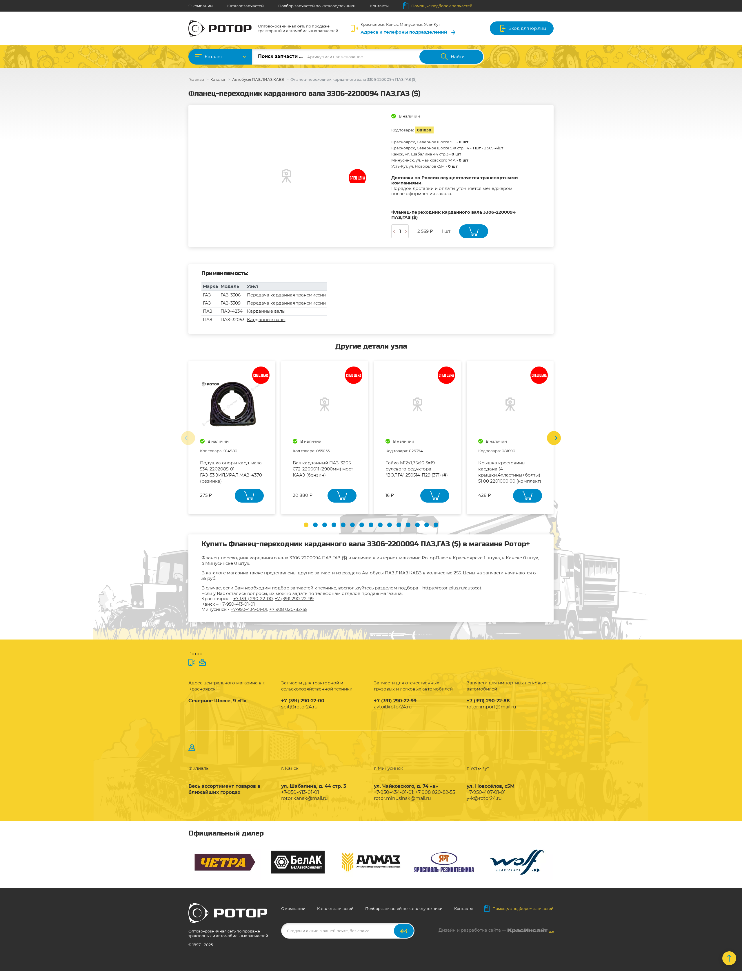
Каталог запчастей (245, 5)
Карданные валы (266, 311)
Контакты (379, 5)
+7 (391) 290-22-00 (253, 598)
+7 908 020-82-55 (288, 609)
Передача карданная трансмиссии (286, 295)
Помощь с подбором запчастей (441, 5)
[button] (306, 525)
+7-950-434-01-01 (249, 609)
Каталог (214, 56)
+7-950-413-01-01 (237, 604)
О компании (200, 5)
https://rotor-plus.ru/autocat (451, 588)
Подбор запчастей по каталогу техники (317, 5)
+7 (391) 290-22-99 (294, 598)
